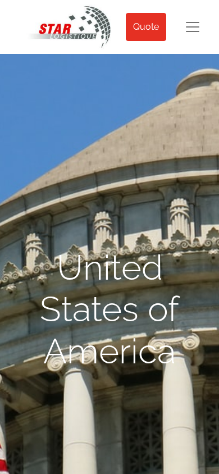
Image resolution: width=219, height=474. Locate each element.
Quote (146, 26)
